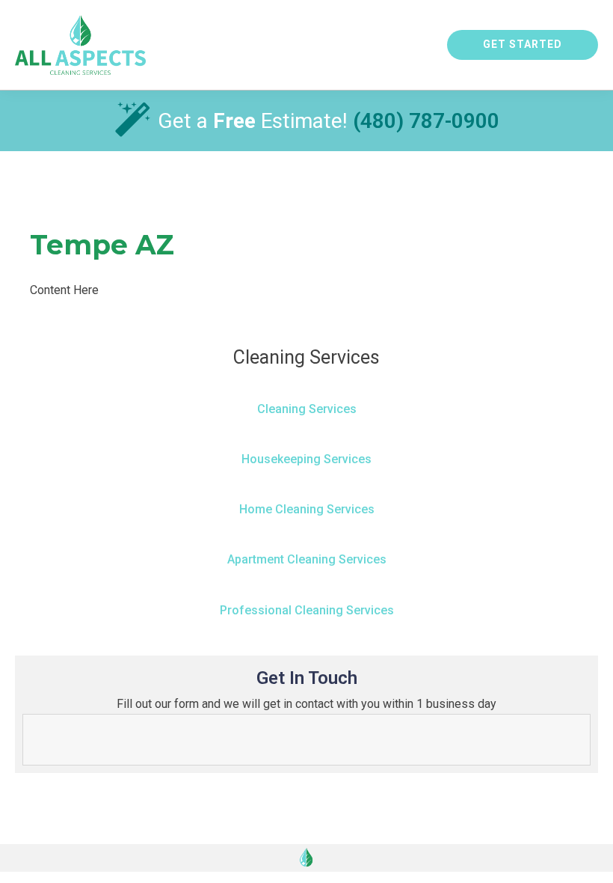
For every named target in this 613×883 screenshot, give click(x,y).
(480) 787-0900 (426, 121)
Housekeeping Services (306, 459)
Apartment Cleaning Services (306, 559)
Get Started (522, 44)
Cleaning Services (307, 409)
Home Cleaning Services (307, 509)
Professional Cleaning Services (307, 610)
